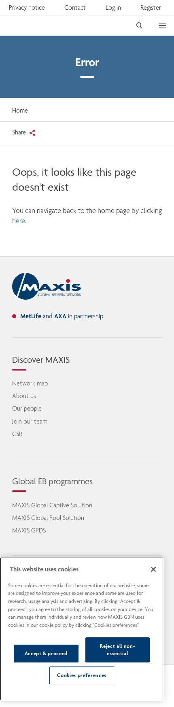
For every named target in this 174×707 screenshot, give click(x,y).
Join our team (29, 421)
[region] (81, 629)
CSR (17, 434)
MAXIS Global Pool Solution (48, 518)
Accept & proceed (46, 653)
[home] (46, 286)
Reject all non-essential (117, 649)
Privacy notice (27, 7)
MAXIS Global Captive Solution (52, 505)
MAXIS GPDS (29, 530)
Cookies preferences (81, 675)
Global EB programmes (52, 481)
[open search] (139, 25)
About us (24, 396)
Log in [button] (113, 7)
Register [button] (150, 7)
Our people (27, 408)
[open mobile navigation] (166, 25)
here (18, 221)
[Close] (153, 569)
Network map (30, 383)
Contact (75, 7)
